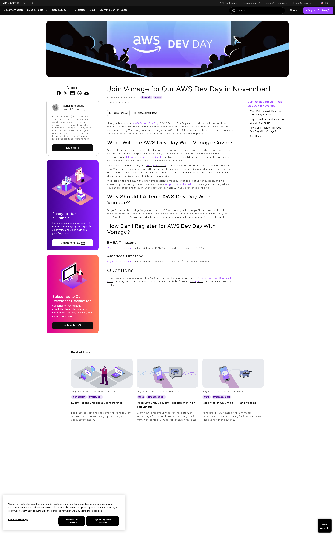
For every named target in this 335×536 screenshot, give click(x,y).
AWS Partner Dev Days (146, 123)
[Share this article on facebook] (59, 93)
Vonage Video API (156, 165)
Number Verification (153, 157)
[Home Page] (23, 3)
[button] (304, 3)
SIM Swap (130, 157)
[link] (13, 10)
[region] (64, 512)
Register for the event (120, 248)
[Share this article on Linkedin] (72, 93)
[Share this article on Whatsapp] (79, 93)
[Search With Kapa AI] (257, 10)
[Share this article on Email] (86, 93)
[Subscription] (72, 325)
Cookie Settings (18, 519)
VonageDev (196, 281)
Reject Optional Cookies (102, 521)
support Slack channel (178, 184)
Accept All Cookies (71, 521)
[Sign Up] (72, 242)
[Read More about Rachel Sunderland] (72, 147)
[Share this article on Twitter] (66, 93)
